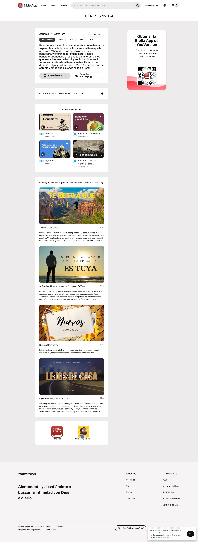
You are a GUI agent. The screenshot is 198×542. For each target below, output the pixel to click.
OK (190, 534)
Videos (64, 5)
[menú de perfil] (175, 5)
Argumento (53, 160)
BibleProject (50, 137)
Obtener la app (151, 5)
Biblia (43, 5)
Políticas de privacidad (44, 526)
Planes (53, 5)
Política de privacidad (162, 537)
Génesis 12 (53, 133)
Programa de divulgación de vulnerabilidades (37, 530)
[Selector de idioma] (164, 5)
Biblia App (57, 439)
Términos (60, 526)
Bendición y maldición (91, 133)
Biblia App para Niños (83, 439)
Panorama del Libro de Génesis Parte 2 (89, 162)
